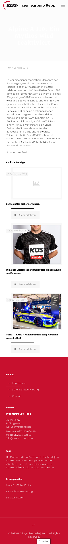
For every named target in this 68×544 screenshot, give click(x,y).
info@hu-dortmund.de (19, 438)
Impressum (19, 383)
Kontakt (16, 396)
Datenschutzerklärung (25, 389)
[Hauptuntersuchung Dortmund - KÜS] (29, 5)
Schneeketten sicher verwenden (23, 204)
